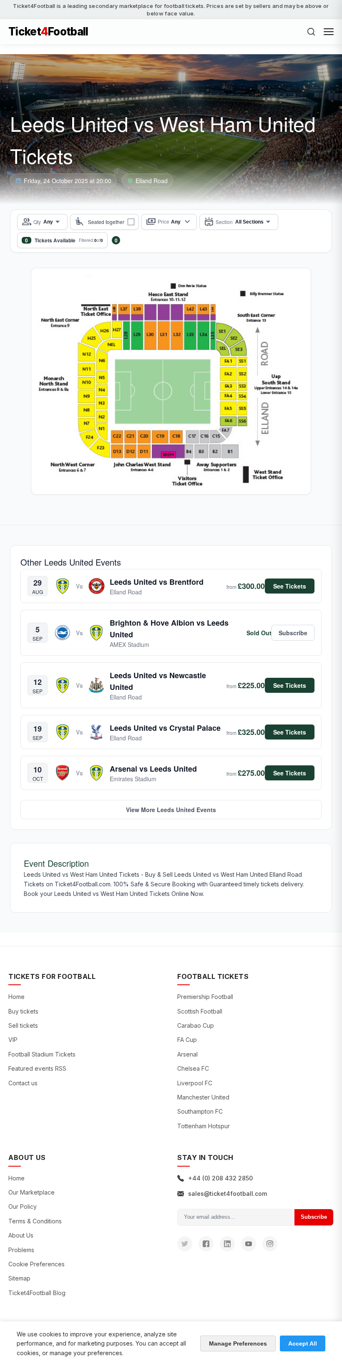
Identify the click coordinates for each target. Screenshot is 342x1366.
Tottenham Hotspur (203, 1126)
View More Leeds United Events (171, 809)
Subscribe (314, 1217)
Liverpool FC (194, 1083)
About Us (20, 1235)
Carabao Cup (195, 1025)
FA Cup (187, 1039)
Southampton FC (200, 1111)
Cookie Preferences (36, 1264)
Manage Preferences (238, 1343)
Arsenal (187, 1054)
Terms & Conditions (35, 1221)
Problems (21, 1249)
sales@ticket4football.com (227, 1193)
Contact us (23, 1083)
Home (16, 996)
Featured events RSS (37, 1068)
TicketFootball (48, 31)
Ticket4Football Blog (36, 1292)
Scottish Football (199, 1011)
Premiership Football (205, 996)
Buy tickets (23, 1011)
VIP (13, 1039)
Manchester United (203, 1097)
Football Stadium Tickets (41, 1054)
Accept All (302, 1343)
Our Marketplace (31, 1192)
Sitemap (19, 1278)
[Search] (311, 31)
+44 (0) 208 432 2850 (220, 1178)
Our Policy (22, 1206)
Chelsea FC (193, 1068)
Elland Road (152, 180)
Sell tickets (23, 1025)
